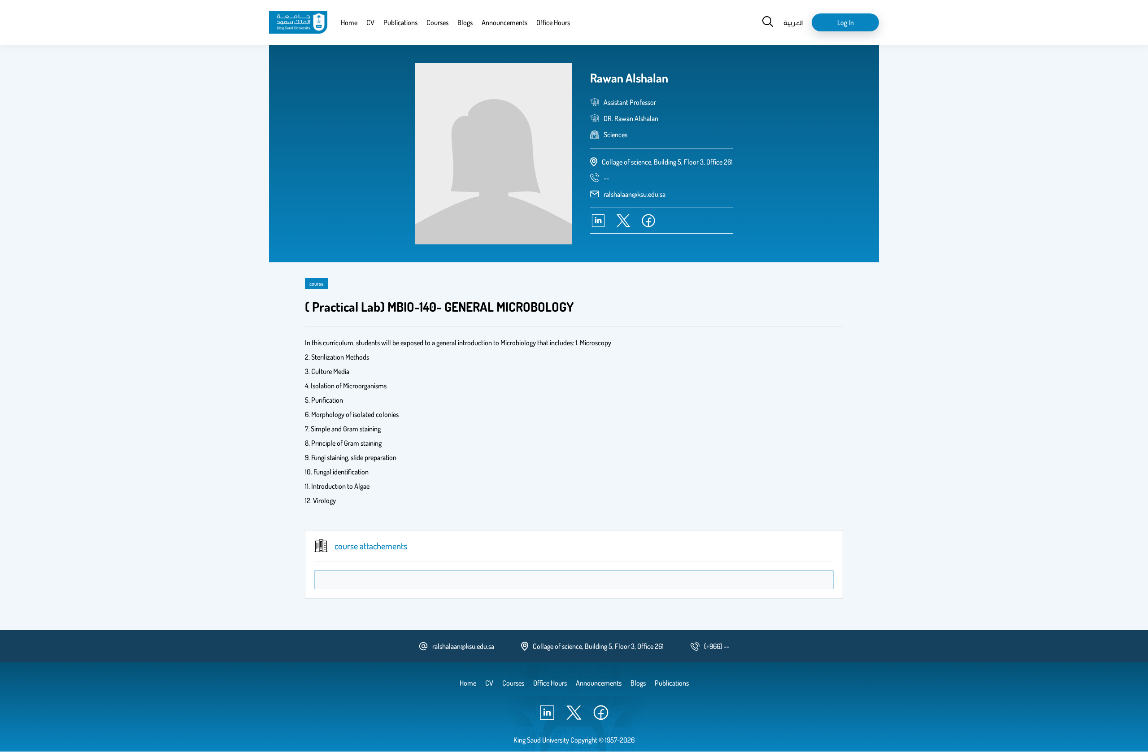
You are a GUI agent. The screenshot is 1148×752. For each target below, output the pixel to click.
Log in (845, 22)
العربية (793, 22)
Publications (400, 22)
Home (349, 22)
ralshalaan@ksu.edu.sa (634, 194)
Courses (437, 22)
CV (370, 22)
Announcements (504, 22)
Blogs (465, 22)
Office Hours (553, 22)
